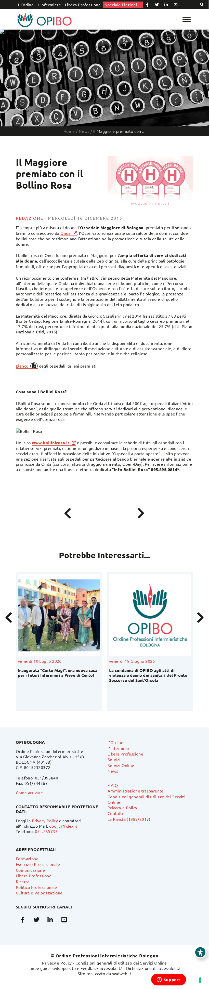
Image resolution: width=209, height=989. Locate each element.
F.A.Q (113, 785)
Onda (65, 233)
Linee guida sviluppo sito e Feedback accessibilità (75, 968)
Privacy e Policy (122, 807)
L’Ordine (26, 4)
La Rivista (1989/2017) (129, 819)
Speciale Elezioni (121, 4)
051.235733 (46, 831)
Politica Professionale (36, 887)
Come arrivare (29, 792)
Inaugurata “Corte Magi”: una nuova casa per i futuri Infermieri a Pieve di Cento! (57, 673)
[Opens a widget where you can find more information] (168, 980)
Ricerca (23, 881)
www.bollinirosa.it (51, 442)
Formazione (27, 858)
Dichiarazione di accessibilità (153, 968)
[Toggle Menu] (186, 19)
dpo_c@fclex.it (63, 825)
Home (69, 131)
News (113, 770)
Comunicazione (30, 870)
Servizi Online (121, 765)
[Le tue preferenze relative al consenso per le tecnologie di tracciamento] (200, 980)
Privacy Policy (45, 820)
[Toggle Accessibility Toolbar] (200, 952)
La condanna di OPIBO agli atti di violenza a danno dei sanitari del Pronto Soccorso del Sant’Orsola (148, 675)
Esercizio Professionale (38, 864)
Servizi (114, 759)
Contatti (115, 813)
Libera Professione (83, 4)
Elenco (22, 365)
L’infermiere (49, 4)
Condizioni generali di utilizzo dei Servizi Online (121, 962)
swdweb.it (122, 973)
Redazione (30, 217)
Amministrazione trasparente (136, 790)
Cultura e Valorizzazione (39, 892)
